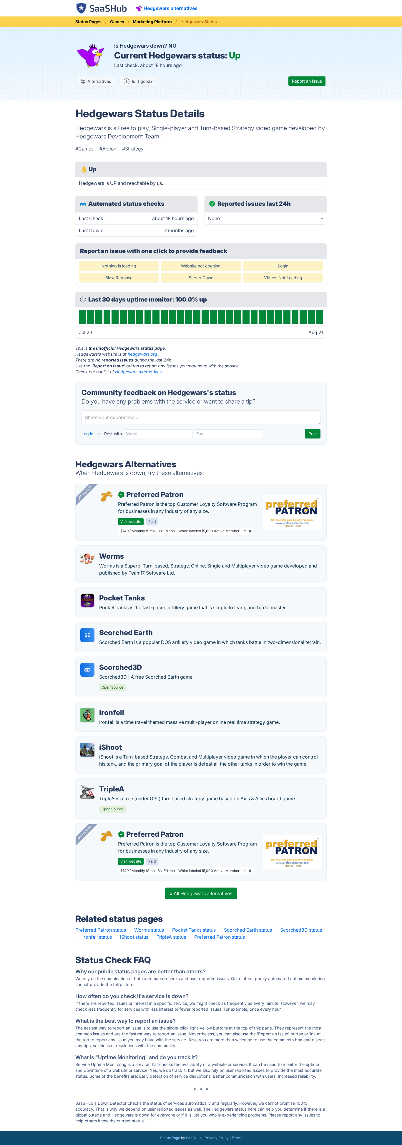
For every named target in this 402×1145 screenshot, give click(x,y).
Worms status (149, 930)
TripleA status (171, 937)
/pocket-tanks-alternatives (109, 591)
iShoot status (134, 937)
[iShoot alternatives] (87, 750)
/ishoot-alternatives (101, 740)
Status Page (170, 1138)
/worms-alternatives (102, 549)
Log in (88, 433)
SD (87, 670)
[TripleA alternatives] (87, 791)
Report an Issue (307, 80)
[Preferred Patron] (106, 497)
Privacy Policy (217, 1138)
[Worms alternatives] (87, 559)
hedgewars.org (142, 353)
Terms (237, 1138)
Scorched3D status (301, 930)
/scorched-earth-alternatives (111, 626)
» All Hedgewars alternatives (201, 893)
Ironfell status (97, 937)
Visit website (130, 521)
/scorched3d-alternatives (108, 660)
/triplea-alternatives (101, 782)
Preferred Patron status (100, 930)
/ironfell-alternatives (102, 706)
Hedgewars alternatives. (139, 371)
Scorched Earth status (248, 930)
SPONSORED (84, 492)
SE (87, 635)
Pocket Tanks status (194, 930)
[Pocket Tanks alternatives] (87, 600)
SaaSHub (194, 1138)
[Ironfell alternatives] (87, 715)
